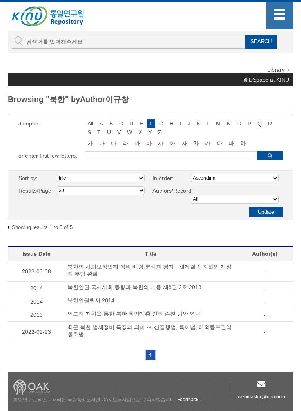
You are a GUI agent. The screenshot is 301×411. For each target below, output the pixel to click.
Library (276, 70)
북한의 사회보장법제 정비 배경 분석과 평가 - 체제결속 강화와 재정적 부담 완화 (149, 270)
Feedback (187, 399)
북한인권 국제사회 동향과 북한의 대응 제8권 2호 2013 (134, 287)
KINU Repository (54, 16)
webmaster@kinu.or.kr (261, 397)
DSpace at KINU (269, 79)
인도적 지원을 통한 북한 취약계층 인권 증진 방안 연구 (134, 314)
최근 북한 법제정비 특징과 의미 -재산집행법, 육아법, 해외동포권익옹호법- (149, 330)
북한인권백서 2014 (90, 300)
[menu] (279, 15)
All (90, 123)
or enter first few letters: (47, 156)
